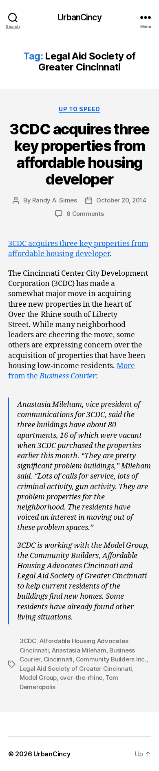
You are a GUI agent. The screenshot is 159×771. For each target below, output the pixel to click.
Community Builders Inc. (111, 659)
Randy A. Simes (54, 200)
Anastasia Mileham (79, 650)
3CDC (28, 641)
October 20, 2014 (121, 200)
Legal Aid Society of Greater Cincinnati (76, 668)
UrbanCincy (79, 17)
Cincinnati (58, 659)
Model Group (38, 677)
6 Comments (85, 213)
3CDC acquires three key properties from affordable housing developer (79, 154)
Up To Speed (79, 108)
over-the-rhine (81, 677)
